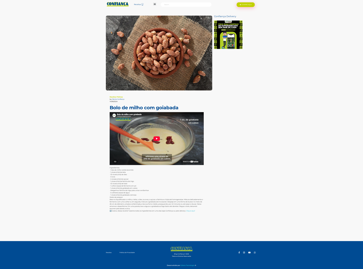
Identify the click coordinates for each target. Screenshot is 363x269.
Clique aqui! (190, 211)
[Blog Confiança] (118, 4)
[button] (154, 4)
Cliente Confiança (118, 99)
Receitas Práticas (116, 97)
